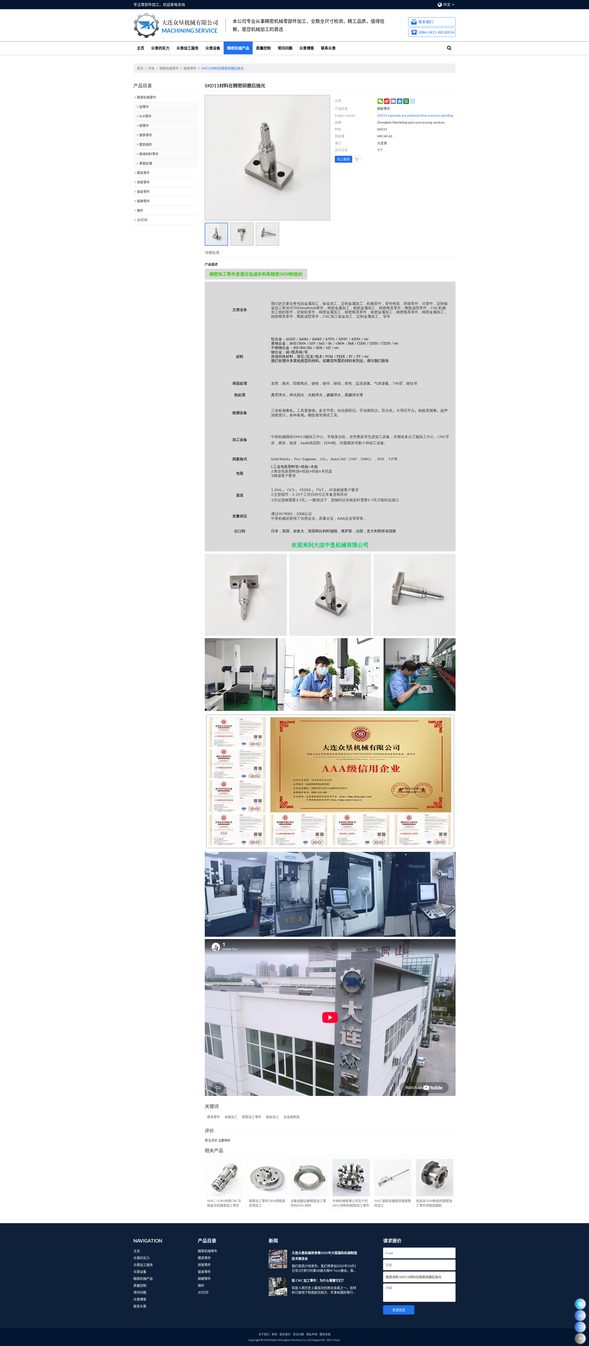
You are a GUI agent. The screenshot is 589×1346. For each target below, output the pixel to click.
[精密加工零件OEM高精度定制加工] (267, 1177)
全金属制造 (291, 1117)
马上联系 (343, 159)
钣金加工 (272, 1117)
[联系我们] (580, 1315)
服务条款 (325, 1334)
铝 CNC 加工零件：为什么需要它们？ (318, 1280)
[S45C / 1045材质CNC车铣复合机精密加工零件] (225, 1177)
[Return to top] (580, 1338)
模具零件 (213, 1117)
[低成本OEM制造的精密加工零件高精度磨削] (434, 1177)
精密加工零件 (251, 1117)
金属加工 (231, 1117)
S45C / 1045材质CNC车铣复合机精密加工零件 (224, 1203)
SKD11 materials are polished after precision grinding (415, 115)
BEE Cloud (333, 1340)
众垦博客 (306, 48)
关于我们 (263, 1334)
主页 (140, 48)
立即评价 (224, 1140)
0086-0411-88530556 (436, 32)
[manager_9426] (580, 1304)
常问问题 (285, 48)
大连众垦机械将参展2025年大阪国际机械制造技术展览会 (324, 1255)
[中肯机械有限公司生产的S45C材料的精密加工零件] (351, 1177)
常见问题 (298, 1334)
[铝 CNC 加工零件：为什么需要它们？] (278, 1286)
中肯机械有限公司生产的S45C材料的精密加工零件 (350, 1203)
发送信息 (398, 1310)
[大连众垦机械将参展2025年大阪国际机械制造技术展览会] (278, 1259)
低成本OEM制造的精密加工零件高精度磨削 (434, 1203)
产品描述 (211, 264)
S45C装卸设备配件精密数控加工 (392, 1203)
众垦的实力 (160, 48)
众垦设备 (212, 48)
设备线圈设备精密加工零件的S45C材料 (308, 1203)
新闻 (274, 1334)
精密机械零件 (169, 68)
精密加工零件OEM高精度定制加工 (267, 1203)
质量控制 (263, 48)
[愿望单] (580, 1327)
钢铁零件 (190, 68)
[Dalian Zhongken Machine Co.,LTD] (176, 25)
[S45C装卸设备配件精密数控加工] (393, 1177)
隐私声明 (311, 1334)
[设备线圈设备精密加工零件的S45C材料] (309, 1177)
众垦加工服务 (187, 48)
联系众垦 (328, 48)
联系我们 (426, 22)
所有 (151, 68)
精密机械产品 (238, 48)
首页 (140, 68)
